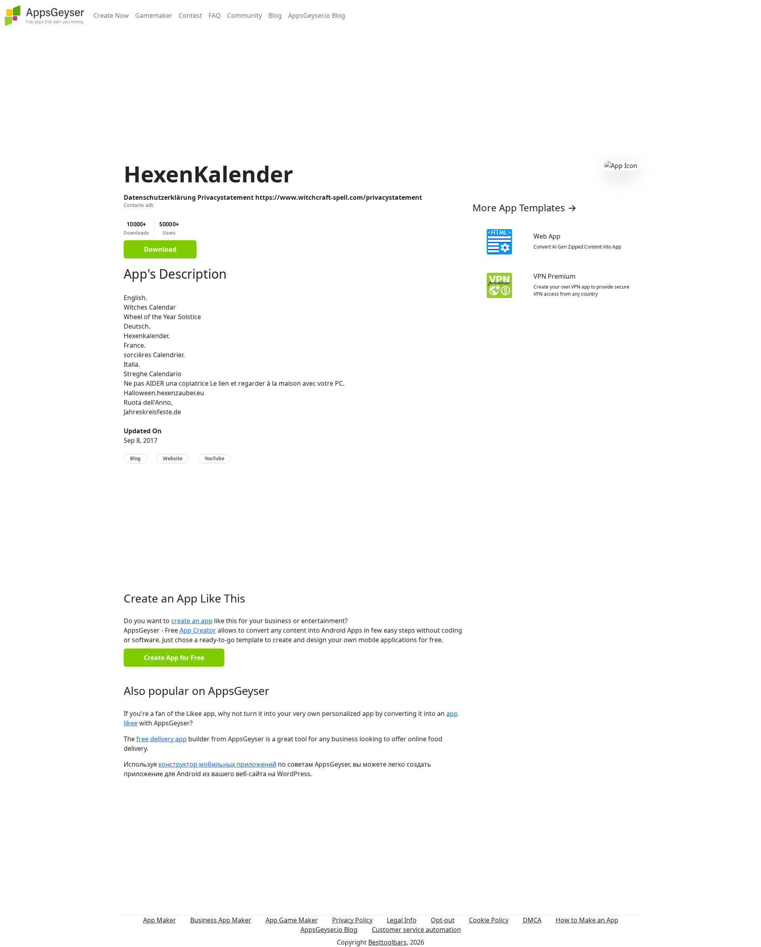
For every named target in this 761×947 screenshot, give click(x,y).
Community (244, 15)
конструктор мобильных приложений (217, 764)
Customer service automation (416, 929)
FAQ (214, 15)
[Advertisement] (380, 86)
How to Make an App (587, 920)
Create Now (111, 15)
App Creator (198, 630)
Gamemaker (153, 15)
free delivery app (161, 739)
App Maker (159, 920)
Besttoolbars (387, 942)
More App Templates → (524, 207)
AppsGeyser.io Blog (316, 15)
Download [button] (160, 249)
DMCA (532, 920)
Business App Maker (220, 920)
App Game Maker (292, 920)
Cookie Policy (489, 920)
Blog (275, 15)
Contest (190, 15)
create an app (191, 620)
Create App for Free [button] (174, 657)
